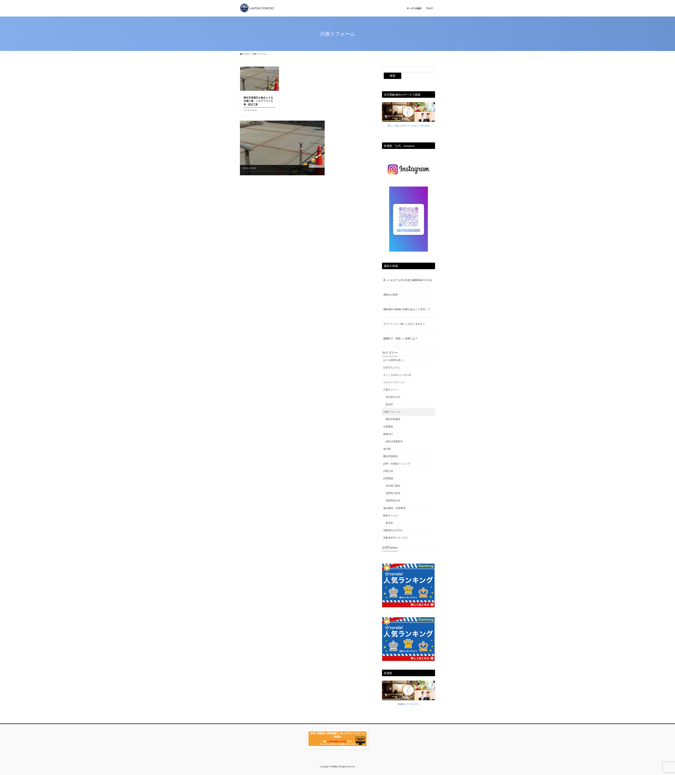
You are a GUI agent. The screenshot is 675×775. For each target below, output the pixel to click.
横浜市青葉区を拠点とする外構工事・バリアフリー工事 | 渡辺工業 (258, 101)
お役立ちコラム (391, 367)
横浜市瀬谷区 (390, 456)
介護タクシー (390, 389)
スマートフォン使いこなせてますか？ (404, 324)
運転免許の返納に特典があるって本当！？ (406, 309)
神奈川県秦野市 (394, 441)
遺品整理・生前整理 (394, 508)
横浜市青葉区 (393, 419)
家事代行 (388, 434)
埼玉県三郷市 (393, 486)
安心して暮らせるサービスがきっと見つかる (408, 125)
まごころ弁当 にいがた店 (397, 375)
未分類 (387, 449)
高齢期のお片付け (393, 530)
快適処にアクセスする (408, 704)
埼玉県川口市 (393, 397)
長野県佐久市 (393, 500)
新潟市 (389, 404)
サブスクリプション (394, 382)
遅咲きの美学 (390, 294)
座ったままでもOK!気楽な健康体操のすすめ (407, 280)
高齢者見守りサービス (395, 537)
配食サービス (390, 515)
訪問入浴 (388, 471)
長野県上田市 (393, 493)
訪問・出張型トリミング (396, 463)
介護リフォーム (391, 412)
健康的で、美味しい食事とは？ (400, 338)
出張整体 (388, 426)
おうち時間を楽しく (394, 360)
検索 (392, 75)
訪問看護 (388, 478)
